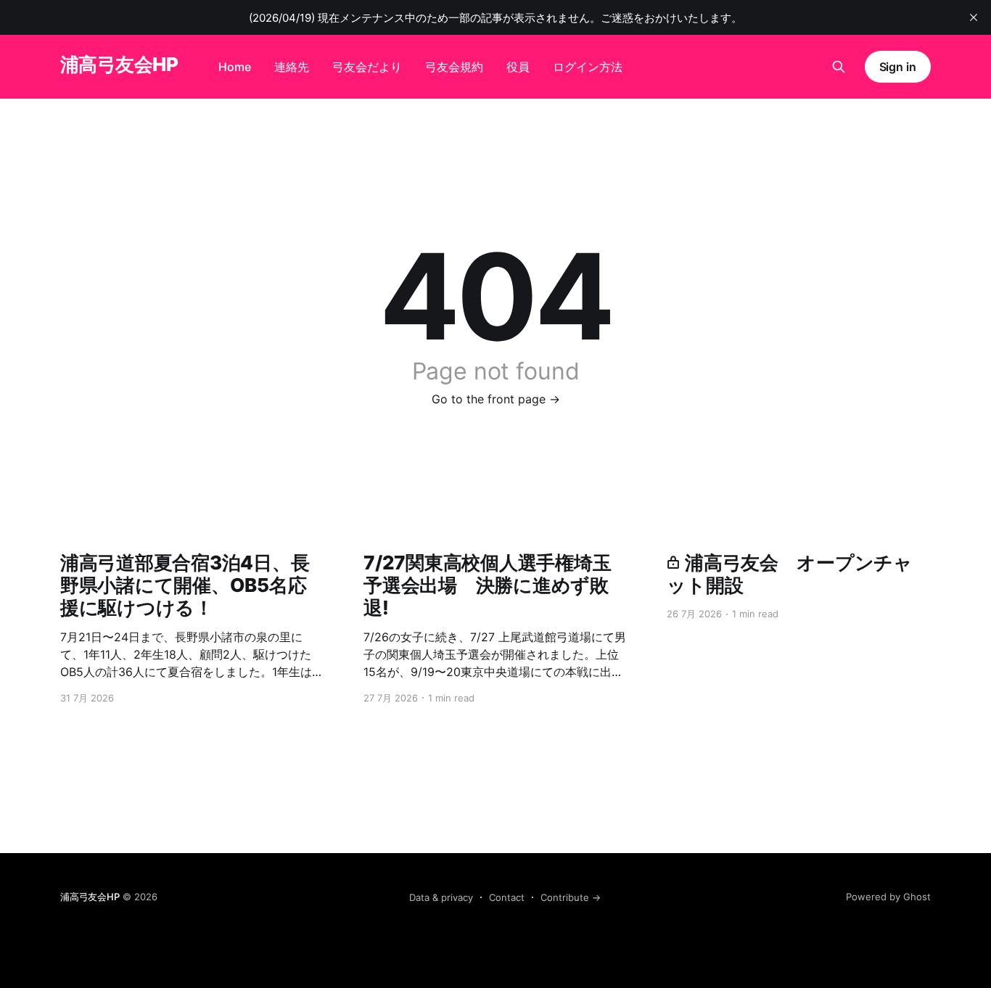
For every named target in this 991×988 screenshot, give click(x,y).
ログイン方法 (587, 66)
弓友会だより (367, 66)
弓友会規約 (454, 66)
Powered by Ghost (888, 896)
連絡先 (291, 66)
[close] (973, 17)
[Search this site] (838, 66)
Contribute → (570, 897)
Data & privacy (441, 897)
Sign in (897, 66)
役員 (518, 66)
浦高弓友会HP (119, 65)
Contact (507, 897)
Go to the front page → (496, 399)
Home (234, 66)
